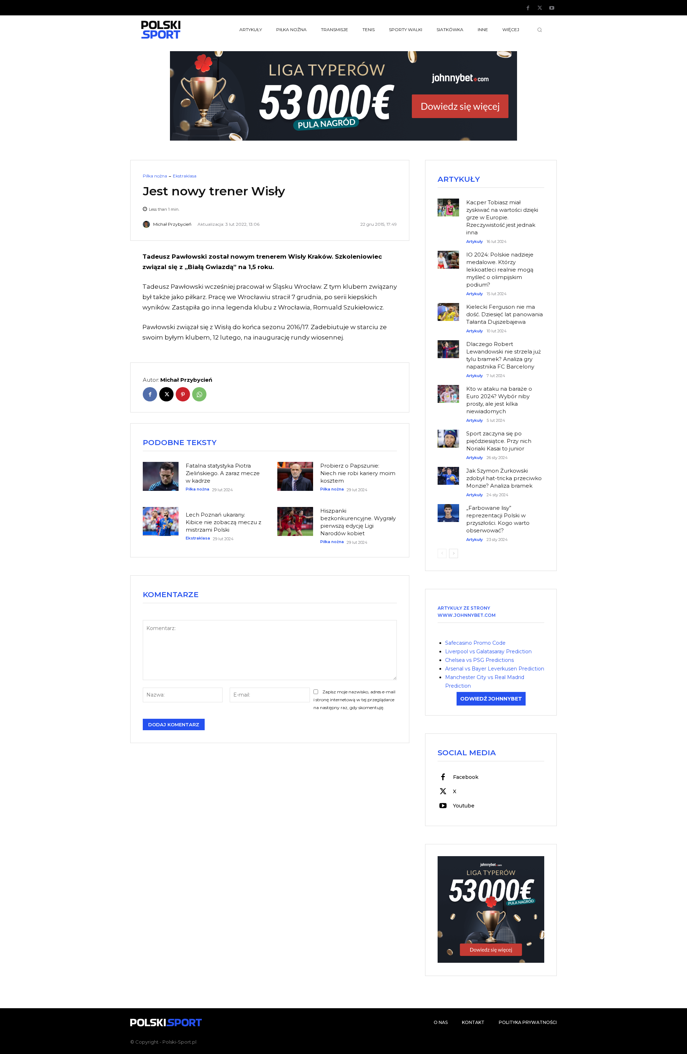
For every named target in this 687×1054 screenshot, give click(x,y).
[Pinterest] (183, 394)
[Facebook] (528, 8)
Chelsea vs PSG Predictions (479, 660)
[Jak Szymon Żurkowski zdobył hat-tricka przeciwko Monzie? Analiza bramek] (448, 472)
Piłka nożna (155, 176)
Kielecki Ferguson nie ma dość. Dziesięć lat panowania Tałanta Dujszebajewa (504, 314)
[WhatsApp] (199, 394)
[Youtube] (552, 8)
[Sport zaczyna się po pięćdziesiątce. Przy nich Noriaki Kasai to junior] (448, 435)
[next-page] (453, 553)
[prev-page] (442, 553)
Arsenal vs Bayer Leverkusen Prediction (494, 668)
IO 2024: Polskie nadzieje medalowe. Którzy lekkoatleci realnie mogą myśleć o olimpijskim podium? (499, 269)
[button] (539, 30)
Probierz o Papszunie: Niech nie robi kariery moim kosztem (357, 473)
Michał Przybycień (172, 224)
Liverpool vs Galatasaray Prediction (488, 651)
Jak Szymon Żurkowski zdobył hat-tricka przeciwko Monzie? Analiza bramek (504, 478)
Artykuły (474, 242)
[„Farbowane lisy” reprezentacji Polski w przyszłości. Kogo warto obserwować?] (448, 509)
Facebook (465, 777)
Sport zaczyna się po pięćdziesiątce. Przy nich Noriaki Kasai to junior (498, 441)
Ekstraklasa (184, 176)
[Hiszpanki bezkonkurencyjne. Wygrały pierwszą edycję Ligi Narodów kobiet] (295, 521)
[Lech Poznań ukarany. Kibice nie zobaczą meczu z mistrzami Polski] (161, 521)
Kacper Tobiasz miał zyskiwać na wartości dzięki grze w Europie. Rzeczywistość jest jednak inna (502, 217)
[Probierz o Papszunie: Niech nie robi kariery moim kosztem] (295, 476)
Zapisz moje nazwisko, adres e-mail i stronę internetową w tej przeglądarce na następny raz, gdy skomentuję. (354, 699)
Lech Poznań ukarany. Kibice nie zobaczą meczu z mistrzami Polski (223, 522)
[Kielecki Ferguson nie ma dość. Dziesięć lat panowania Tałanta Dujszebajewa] (448, 308)
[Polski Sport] (177, 30)
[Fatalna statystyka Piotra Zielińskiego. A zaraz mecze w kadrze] (161, 476)
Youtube (463, 805)
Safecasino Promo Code (475, 643)
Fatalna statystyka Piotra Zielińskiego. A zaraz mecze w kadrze (223, 473)
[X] (540, 8)
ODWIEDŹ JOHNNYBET (491, 699)
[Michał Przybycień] (147, 224)
